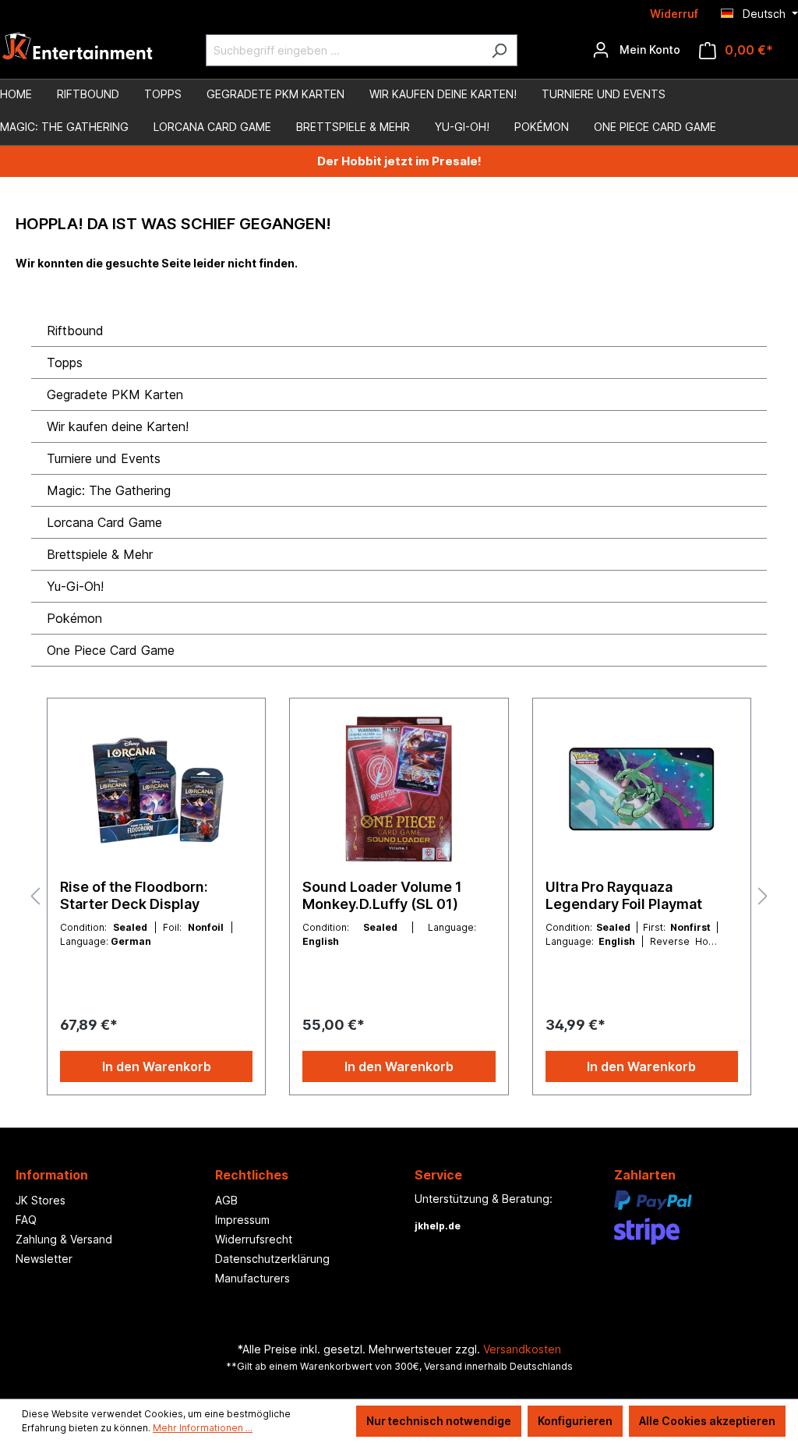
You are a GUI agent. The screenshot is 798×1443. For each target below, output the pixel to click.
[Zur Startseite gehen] (78, 50)
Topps (65, 362)
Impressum (242, 1219)
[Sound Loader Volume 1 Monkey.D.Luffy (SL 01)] (398, 789)
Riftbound (75, 330)
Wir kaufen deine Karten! (118, 426)
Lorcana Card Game (104, 522)
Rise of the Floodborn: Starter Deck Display (134, 895)
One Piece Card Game (111, 650)
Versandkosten (522, 1349)
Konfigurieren (575, 1420)
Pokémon (74, 618)
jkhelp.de (438, 1226)
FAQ (26, 1219)
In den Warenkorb (156, 1066)
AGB (226, 1200)
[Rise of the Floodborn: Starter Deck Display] (156, 789)
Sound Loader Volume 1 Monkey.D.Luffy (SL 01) (382, 895)
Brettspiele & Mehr (100, 554)
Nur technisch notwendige (438, 1420)
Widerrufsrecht (253, 1239)
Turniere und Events (104, 458)
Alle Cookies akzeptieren (707, 1420)
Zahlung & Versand (64, 1239)
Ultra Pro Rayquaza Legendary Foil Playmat (624, 895)
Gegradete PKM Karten (115, 394)
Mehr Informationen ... (202, 1428)
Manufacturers (252, 1278)
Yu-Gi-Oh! (75, 586)
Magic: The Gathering (109, 490)
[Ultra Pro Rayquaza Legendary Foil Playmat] (642, 789)
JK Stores (40, 1200)
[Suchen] (499, 50)
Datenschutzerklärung (272, 1258)
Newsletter (44, 1258)
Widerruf (674, 13)
